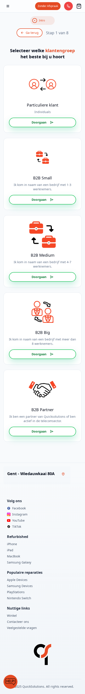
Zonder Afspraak (48, 6)
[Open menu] (7, 6)
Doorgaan (39, 122)
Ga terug (32, 33)
